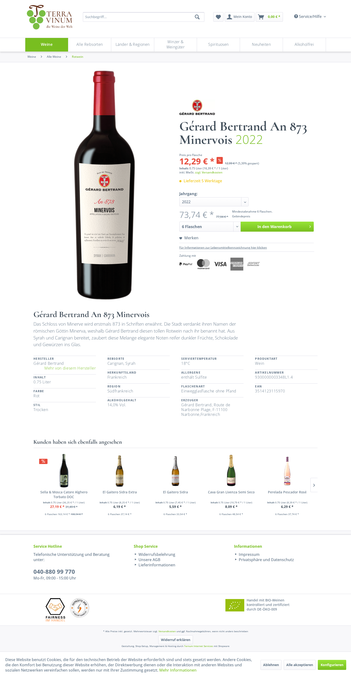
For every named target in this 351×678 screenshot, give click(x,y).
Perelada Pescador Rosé (287, 492)
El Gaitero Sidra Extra (120, 492)
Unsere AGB (149, 559)
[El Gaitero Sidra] (175, 470)
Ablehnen (271, 664)
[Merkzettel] (218, 17)
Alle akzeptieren (299, 664)
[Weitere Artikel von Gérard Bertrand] (197, 107)
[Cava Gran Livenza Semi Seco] (231, 470)
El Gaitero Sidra (175, 492)
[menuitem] (218, 17)
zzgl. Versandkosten (209, 172)
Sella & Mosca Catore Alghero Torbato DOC (63, 494)
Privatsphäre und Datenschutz (266, 559)
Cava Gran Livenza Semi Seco (231, 492)
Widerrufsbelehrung (156, 554)
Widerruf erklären (175, 639)
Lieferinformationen (156, 565)
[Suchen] (197, 17)
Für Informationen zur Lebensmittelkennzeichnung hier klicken (223, 247)
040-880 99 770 (54, 571)
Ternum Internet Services (198, 646)
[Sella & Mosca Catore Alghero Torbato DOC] (63, 470)
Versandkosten (167, 631)
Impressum (249, 554)
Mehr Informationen (178, 670)
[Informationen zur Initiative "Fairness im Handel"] (55, 609)
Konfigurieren (332, 664)
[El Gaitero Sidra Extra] (119, 470)
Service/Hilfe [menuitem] (310, 16)
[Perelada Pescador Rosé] (287, 470)
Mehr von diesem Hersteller (70, 368)
